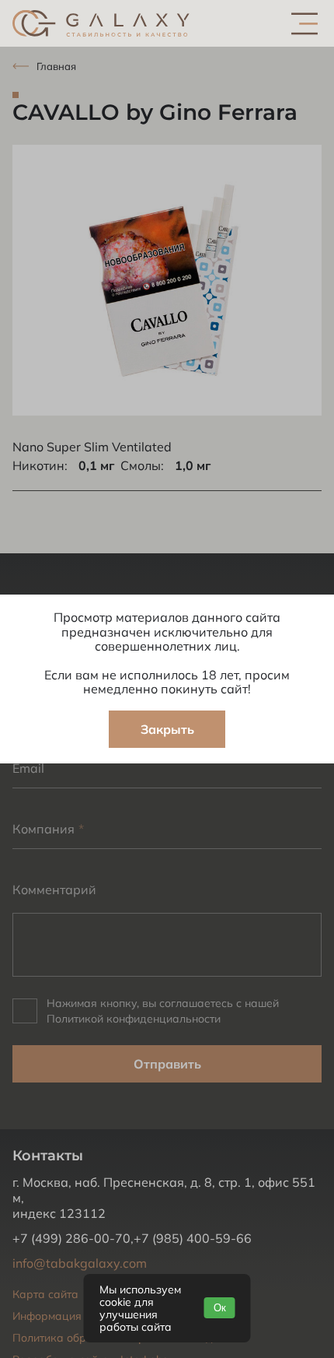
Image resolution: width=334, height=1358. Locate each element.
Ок (220, 1308)
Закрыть (167, 729)
